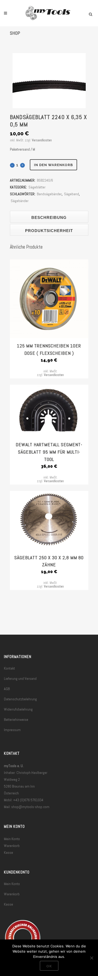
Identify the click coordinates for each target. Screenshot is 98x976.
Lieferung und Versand (20, 678)
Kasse (8, 852)
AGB (7, 688)
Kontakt (9, 668)
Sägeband (71, 194)
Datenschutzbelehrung (20, 699)
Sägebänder (19, 200)
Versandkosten (42, 140)
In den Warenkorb (53, 165)
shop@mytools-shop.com (30, 806)
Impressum (12, 729)
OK (49, 966)
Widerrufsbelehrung (18, 709)
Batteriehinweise (16, 719)
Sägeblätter (36, 187)
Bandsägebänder (49, 194)
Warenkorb (12, 845)
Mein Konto (12, 838)
